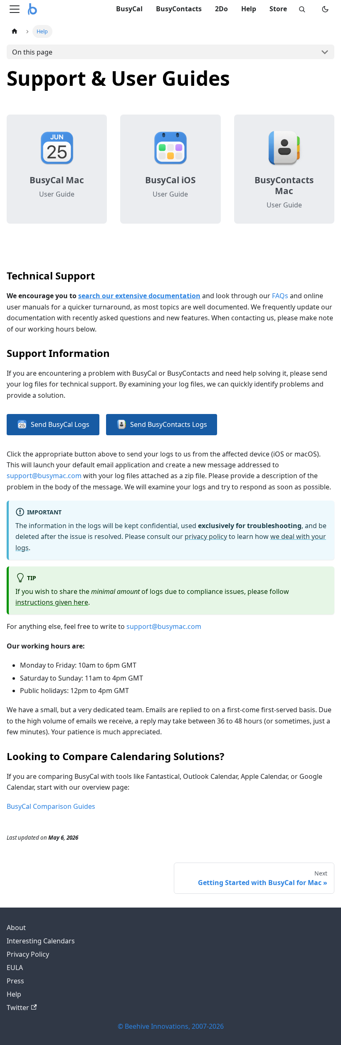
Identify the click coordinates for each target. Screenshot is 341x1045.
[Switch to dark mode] (325, 9)
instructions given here (51, 602)
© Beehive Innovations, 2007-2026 (171, 1026)
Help (248, 8)
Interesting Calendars (41, 940)
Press (15, 980)
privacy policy (206, 536)
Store (278, 8)
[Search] (301, 9)
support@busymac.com (44, 475)
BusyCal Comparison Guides (51, 806)
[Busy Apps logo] (32, 9)
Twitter (18, 1007)
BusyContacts (179, 8)
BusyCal (129, 8)
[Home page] (14, 31)
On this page (32, 52)
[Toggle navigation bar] (14, 9)
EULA (15, 967)
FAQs (280, 295)
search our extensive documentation (139, 295)
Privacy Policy (28, 954)
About (16, 927)
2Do (221, 8)
